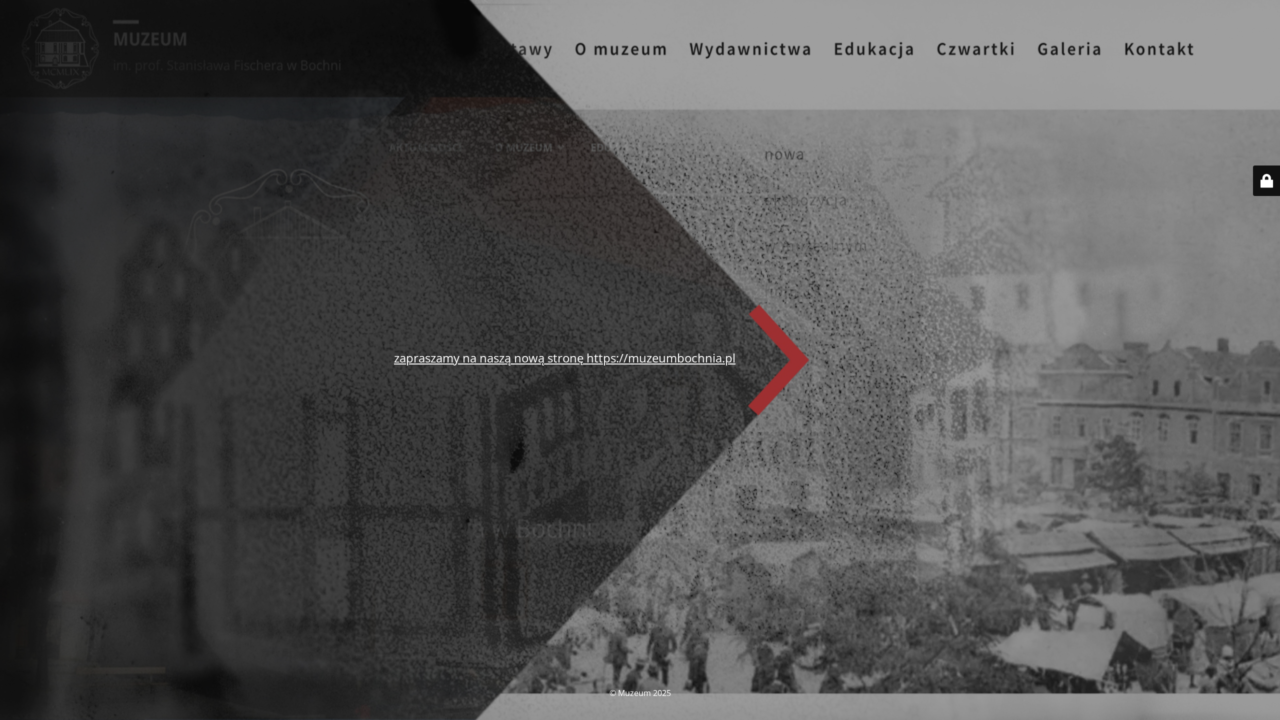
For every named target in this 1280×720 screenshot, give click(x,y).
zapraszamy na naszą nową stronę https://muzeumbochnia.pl (565, 358)
